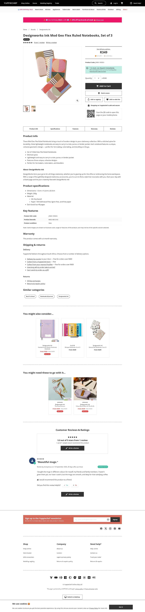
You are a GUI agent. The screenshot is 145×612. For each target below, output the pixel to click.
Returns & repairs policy (36, 284)
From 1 (39, 42)
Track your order (95, 557)
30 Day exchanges (33, 281)
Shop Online (25, 3)
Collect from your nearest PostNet (40, 264)
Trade (58, 3)
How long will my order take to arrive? (41, 267)
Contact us (93, 553)
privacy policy (79, 589)
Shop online (27, 549)
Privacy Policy (93, 608)
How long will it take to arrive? (98, 71)
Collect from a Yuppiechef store (39, 262)
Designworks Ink (44, 29)
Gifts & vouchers (28, 557)
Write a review (51, 42)
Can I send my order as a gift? (38, 270)
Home (25, 29)
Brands (33, 29)
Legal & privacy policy (64, 557)
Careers (59, 553)
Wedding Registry (46, 3)
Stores (35, 3)
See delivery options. (103, 49)
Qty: (88, 78)
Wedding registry (29, 561)
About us (60, 549)
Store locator (27, 553)
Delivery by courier (34, 259)
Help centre (94, 549)
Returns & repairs (96, 561)
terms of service (90, 589)
